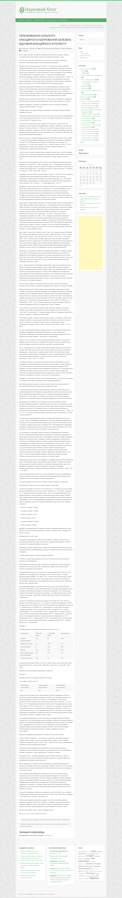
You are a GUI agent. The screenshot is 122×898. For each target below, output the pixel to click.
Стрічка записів (84, 53)
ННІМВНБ (84, 73)
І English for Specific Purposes (89, 114)
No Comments (24, 50)
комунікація (83, 861)
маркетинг (81, 871)
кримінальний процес (85, 866)
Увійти (81, 51)
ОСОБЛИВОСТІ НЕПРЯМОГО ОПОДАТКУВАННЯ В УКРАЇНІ (59, 863)
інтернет (99, 851)
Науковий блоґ (63, 25)
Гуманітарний (84, 86)
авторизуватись (48, 835)
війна (79, 856)
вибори (83, 856)
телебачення (81, 878)
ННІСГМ (83, 71)
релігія (97, 873)
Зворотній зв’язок (52, 20)
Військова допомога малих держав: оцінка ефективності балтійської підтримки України (31, 865)
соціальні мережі (82, 875)
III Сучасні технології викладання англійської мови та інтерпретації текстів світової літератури (90, 103)
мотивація (91, 871)
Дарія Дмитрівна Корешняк (57, 856)
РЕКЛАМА (90, 873)
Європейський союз (83, 851)
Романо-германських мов (88, 79)
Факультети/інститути (74, 25)
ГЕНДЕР (90, 856)
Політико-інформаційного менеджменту (93, 25)
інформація (82, 853)
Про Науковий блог (39, 20)
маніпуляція (94, 868)
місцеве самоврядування (89, 867)
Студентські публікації (66, 48)
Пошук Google (63, 20)
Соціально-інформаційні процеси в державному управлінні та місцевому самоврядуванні (91, 110)
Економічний (84, 88)
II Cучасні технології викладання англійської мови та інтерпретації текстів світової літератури (90, 138)
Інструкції (21, 20)
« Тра (80, 185)
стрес (27, 813)
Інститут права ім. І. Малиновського (91, 90)
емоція (23, 813)
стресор (32, 813)
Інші (81, 142)
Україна (94, 878)
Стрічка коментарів (85, 55)
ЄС (89, 851)
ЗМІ (93, 858)
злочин (87, 859)
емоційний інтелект (41, 813)
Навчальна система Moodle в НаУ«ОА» (90, 196)
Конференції (83, 99)
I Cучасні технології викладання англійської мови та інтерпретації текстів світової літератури (90, 131)
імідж (93, 851)
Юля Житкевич (24, 48)
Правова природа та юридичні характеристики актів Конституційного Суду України (45, 819)
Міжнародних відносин (87, 94)
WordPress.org (84, 57)
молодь (87, 871)
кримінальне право (93, 864)
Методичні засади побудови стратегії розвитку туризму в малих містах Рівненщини (61, 870)
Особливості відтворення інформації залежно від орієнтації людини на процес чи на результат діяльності (44, 825)
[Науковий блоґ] (61, 10)
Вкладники (29, 20)
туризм (86, 878)
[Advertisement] (91, 243)
